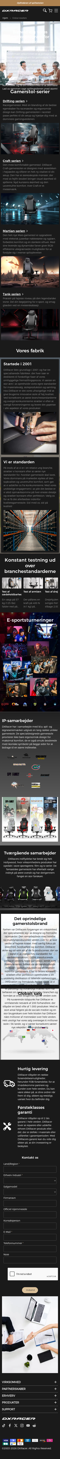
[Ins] (23, 1426)
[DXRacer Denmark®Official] (22, 10)
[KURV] (50, 10)
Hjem (5, 18)
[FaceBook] (11, 1426)
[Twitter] (17, 1426)
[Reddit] (35, 1426)
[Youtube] (29, 1426)
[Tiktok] (5, 1426)
